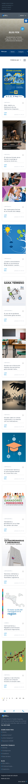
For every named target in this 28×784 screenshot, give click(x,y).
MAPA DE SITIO (5, 778)
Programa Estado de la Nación (9, 775)
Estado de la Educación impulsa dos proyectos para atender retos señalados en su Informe (12, 367)
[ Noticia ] (7, 102)
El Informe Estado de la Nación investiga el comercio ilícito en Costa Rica (12, 159)
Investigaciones (6, 750)
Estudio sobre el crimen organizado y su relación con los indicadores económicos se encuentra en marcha (12, 419)
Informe (13, 51)
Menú (22, 15)
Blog (3, 761)
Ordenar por (14, 60)
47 (3, 700)
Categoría (21, 51)
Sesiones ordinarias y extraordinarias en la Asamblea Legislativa (11, 575)
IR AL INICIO (21, 781)
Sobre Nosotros (7, 3)
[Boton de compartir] (22, 29)
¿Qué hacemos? (7, 5)
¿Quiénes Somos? (7, 735)
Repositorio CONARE (7, 741)
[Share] (23, 103)
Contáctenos (6, 7)
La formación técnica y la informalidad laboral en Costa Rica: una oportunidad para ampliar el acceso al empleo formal (12, 471)
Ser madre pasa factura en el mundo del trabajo (12, 210)
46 (23, 698)
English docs (6, 9)
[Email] (4, 711)
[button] (26, 21)
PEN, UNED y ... (6, 763)
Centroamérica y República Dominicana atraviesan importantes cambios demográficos (12, 627)
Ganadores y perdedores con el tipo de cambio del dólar (12, 523)
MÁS (5, 113)
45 (20, 698)
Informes (4, 747)
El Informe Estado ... (7, 766)
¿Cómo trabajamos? (7, 738)
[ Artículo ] (7, 206)
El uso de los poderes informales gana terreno (12, 314)
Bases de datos (6, 756)
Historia (4, 732)
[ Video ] (6, 622)
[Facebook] (14, 711)
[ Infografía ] (8, 310)
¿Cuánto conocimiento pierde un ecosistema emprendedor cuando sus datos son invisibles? (12, 263)
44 (16, 698)
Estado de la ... (6, 769)
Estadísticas (5, 753)
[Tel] (23, 711)
